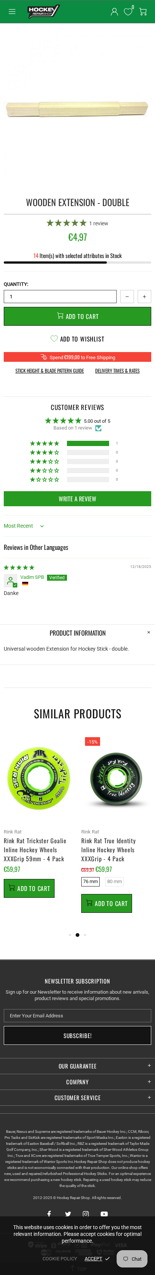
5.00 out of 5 (97, 421)
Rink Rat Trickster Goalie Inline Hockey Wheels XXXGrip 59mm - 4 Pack (35, 849)
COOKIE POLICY (60, 1258)
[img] (19, 567)
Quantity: (16, 284)
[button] (67, 223)
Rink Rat (12, 832)
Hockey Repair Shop (43, 12)
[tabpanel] (39, 824)
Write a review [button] (77, 498)
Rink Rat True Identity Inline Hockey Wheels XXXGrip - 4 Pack (108, 849)
